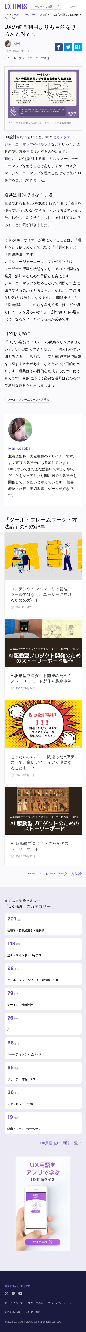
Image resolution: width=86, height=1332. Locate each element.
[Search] (58, 6)
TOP (6, 14)
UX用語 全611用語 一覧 (59, 1143)
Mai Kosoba (19, 448)
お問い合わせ (12, 1312)
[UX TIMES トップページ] (16, 6)
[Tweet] (68, 47)
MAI (17, 44)
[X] (6, 1293)
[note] (13, 1293)
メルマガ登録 (33, 1312)
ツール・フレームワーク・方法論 (29, 14)
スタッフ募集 (35, 1303)
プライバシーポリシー (61, 1303)
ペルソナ (44, 144)
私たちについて (14, 1303)
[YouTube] (20, 1293)
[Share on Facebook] (59, 47)
